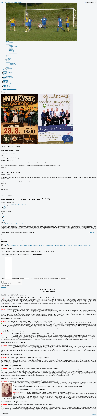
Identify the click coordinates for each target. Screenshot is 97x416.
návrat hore (3, 287)
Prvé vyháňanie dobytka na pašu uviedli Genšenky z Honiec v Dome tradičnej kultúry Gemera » (70, 245)
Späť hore (94, 414)
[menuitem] (18, 2)
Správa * (3, 278)
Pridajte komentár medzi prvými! (10, 208)
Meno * (14, 278)
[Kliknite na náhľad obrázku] (13, 223)
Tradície (8, 244)
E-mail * (31, 278)
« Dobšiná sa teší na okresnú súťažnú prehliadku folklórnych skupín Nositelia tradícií (30, 245)
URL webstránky (51, 278)
